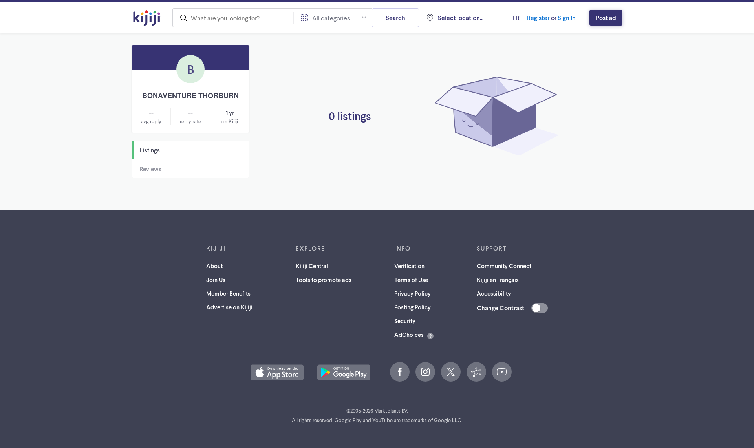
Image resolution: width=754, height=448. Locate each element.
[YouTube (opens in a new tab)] (502, 372)
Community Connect (504, 265)
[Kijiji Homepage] (147, 18)
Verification (409, 265)
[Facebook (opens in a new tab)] (400, 372)
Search (395, 17)
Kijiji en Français (498, 279)
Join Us (215, 279)
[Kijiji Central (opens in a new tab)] (476, 372)
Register (538, 17)
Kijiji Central (312, 265)
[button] (277, 372)
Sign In (567, 17)
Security (404, 321)
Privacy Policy (412, 293)
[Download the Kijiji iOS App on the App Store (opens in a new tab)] (277, 372)
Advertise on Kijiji (229, 307)
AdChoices (409, 334)
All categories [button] (331, 18)
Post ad (606, 17)
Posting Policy (412, 307)
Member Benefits (228, 293)
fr (516, 17)
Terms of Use (411, 279)
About (214, 265)
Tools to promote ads (323, 279)
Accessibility (494, 293)
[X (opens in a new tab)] (451, 372)
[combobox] (232, 17)
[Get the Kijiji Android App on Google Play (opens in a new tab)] (343, 372)
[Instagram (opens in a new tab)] (425, 372)
